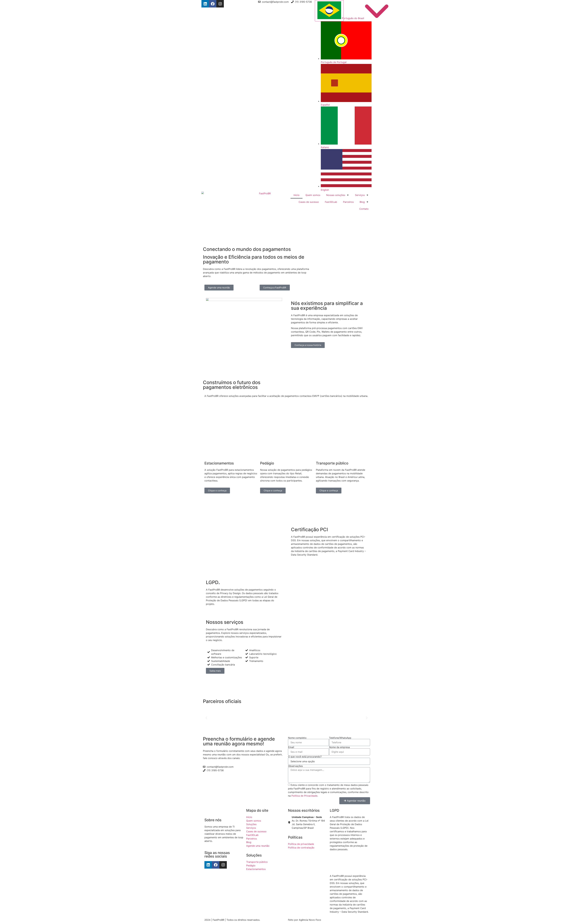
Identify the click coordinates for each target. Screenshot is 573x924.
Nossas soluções (335, 195)
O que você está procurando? (305, 756)
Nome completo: (297, 738)
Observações (295, 766)
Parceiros (348, 201)
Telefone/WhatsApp (340, 738)
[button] (206, 718)
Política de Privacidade (304, 795)
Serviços (360, 195)
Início (296, 195)
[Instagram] (220, 3)
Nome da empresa (339, 747)
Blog (362, 201)
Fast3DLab (331, 201)
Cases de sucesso (309, 201)
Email (291, 747)
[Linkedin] (205, 3)
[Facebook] (212, 3)
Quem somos (312, 195)
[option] (346, 42)
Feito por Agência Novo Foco (304, 919)
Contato (364, 208)
